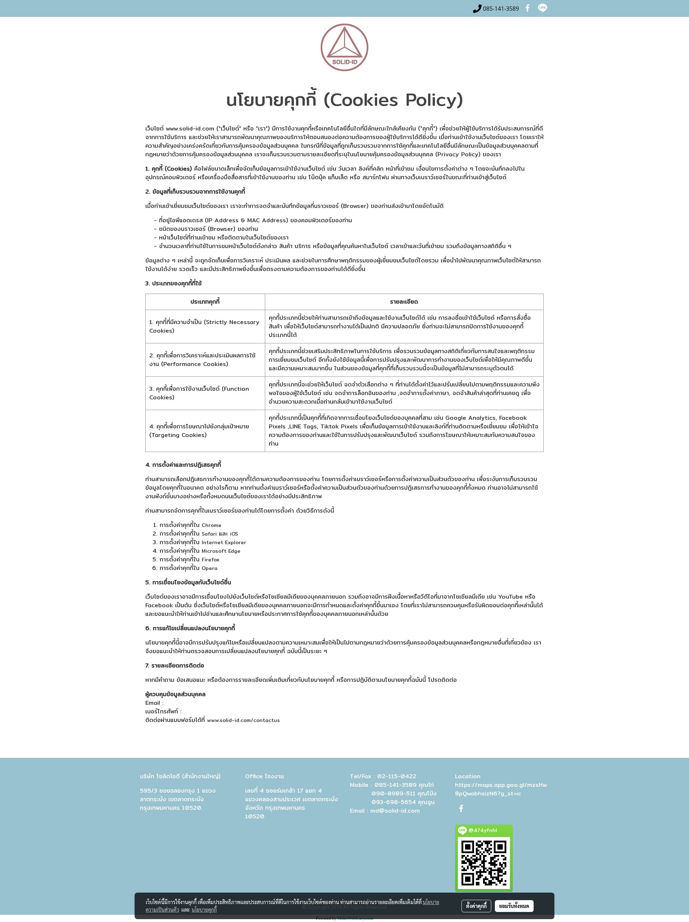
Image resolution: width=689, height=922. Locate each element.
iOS (234, 534)
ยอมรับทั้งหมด (514, 906)
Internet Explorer (224, 542)
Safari (209, 534)
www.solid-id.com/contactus (243, 720)
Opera (209, 568)
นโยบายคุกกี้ (204, 909)
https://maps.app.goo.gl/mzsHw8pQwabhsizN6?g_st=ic (501, 789)
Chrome (211, 525)
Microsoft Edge (221, 551)
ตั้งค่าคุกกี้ (476, 906)
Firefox (210, 560)
